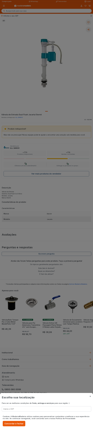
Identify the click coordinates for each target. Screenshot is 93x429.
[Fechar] (90, 396)
